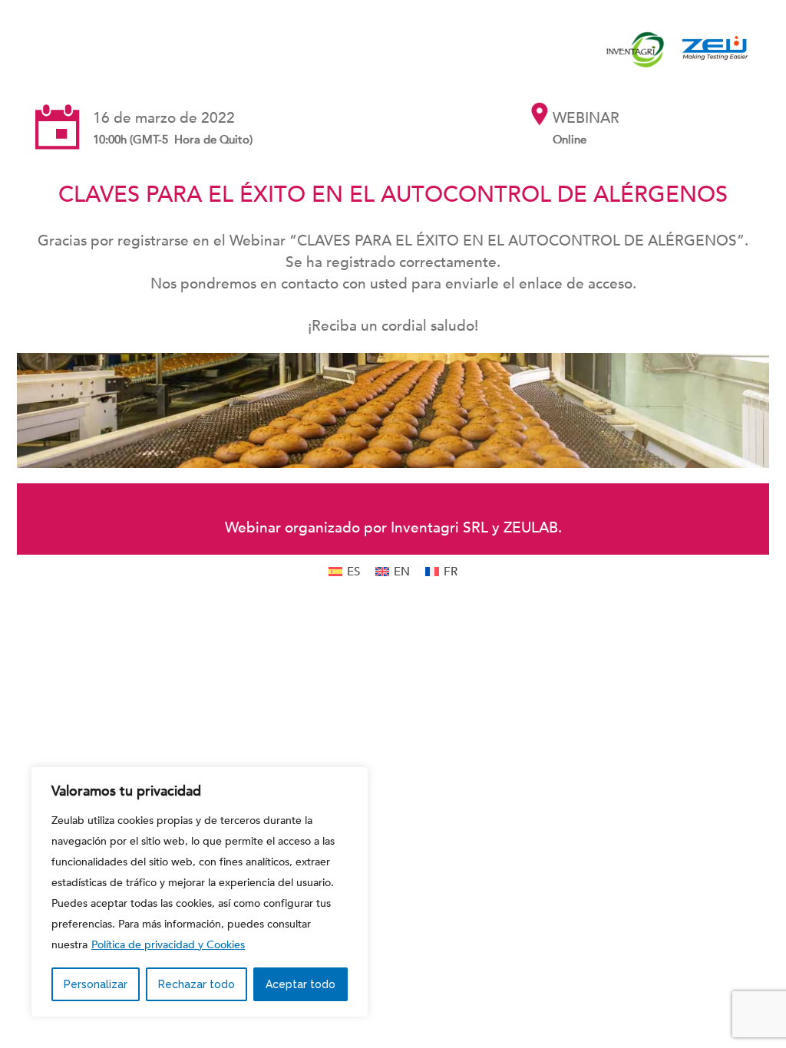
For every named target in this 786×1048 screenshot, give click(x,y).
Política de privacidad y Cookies (168, 945)
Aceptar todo (300, 984)
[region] (199, 891)
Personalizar (95, 984)
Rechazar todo (196, 984)
